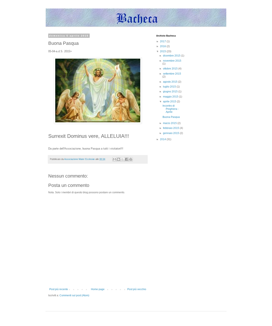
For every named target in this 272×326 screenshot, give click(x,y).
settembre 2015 (172, 73)
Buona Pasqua (171, 117)
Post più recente (58, 289)
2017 (163, 41)
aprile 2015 (170, 101)
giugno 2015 (170, 91)
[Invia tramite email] (114, 159)
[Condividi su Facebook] (127, 159)
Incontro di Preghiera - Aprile (171, 108)
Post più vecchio (136, 289)
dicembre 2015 (172, 55)
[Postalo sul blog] (118, 159)
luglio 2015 (170, 86)
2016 (163, 46)
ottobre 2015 (170, 68)
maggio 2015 (171, 96)
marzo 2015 (170, 123)
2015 (163, 51)
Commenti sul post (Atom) (74, 295)
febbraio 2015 (171, 128)
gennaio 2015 (171, 133)
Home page (98, 289)
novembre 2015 (172, 60)
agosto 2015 (170, 81)
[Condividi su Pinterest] (131, 159)
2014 (163, 139)
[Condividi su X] (122, 159)
